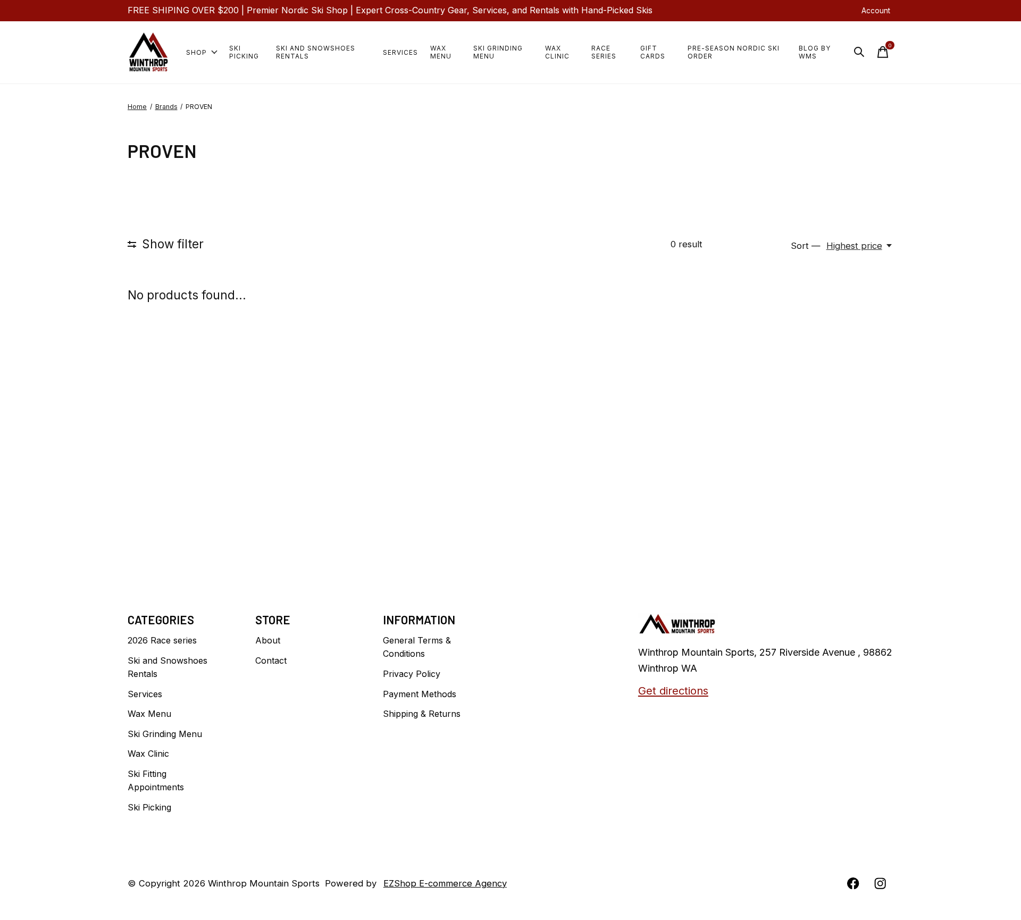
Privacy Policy (411, 673)
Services (400, 52)
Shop (196, 52)
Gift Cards (652, 52)
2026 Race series (162, 640)
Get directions (673, 690)
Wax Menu (440, 52)
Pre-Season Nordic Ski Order (734, 52)
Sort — (806, 245)
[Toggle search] (859, 52)
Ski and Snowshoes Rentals (315, 52)
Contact (271, 660)
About (267, 640)
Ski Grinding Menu (498, 52)
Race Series (603, 52)
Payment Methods (419, 694)
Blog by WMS (815, 52)
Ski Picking (244, 52)
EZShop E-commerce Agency (445, 883)
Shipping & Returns (422, 713)
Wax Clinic (557, 52)
